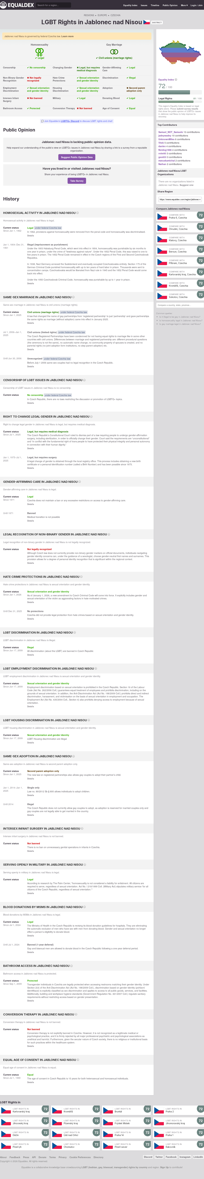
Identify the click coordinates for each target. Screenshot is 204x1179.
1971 (12, 499)
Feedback (15, 1157)
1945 (104, 270)
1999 (94, 886)
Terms (52, 1157)
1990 (18, 1077)
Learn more (67, 36)
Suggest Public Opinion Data (77, 157)
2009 (20, 650)
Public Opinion (170, 5)
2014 (12, 787)
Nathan (162, 164)
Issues (144, 5)
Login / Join (197, 5)
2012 (41, 791)
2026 (18, 594)
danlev (162, 146)
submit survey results (187, 108)
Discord (148, 1156)
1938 (32, 264)
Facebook (171, 1156)
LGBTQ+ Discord (70, 121)
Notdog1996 (165, 149)
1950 (40, 279)
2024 (18, 925)
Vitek (161, 142)
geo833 (162, 157)
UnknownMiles (166, 139)
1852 (106, 251)
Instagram (185, 1156)
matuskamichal (166, 160)
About (3, 1157)
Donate (42, 1157)
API (34, 1157)
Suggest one (186, 184)
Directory (98, 1157)
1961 (5, 247)
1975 (12, 457)
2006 (11, 332)
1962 (18, 230)
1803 (40, 248)
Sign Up (164, 1167)
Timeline (155, 5)
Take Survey (77, 180)
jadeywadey (164, 135)
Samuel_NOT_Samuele (170, 132)
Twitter (159, 1156)
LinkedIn (198, 1156)
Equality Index (130, 5)
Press (26, 1157)
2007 (119, 993)
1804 (12, 244)
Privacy (63, 1157)
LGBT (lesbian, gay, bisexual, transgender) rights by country (114, 1167)
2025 (18, 315)
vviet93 (162, 153)
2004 (60, 699)
